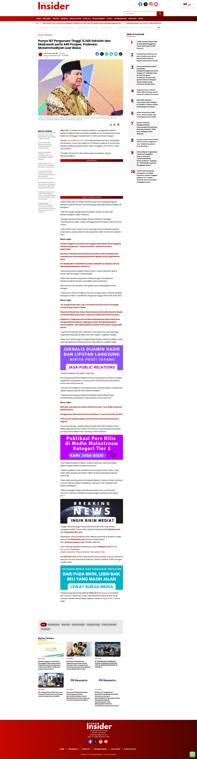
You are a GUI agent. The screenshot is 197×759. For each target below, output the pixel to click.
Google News (107, 598)
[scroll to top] (189, 755)
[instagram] (151, 6)
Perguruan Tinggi (93, 625)
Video (140, 19)
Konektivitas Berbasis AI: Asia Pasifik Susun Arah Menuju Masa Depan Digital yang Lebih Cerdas (147, 57)
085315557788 (73, 552)
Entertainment (98, 19)
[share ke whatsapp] (107, 55)
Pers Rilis (133, 19)
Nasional (47, 19)
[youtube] (156, 6)
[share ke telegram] (111, 55)
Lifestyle (87, 19)
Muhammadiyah (78, 625)
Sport (109, 19)
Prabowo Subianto (109, 625)
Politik (56, 19)
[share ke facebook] (97, 55)
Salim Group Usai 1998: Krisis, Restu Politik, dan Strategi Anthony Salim (146, 114)
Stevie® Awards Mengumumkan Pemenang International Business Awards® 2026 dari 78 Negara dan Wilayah (147, 128)
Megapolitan (75, 19)
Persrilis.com (70, 556)
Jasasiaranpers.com (74, 542)
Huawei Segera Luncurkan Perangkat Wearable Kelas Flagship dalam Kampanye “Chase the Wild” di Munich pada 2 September (90, 246)
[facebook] (140, 6)
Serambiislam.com (75, 140)
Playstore (105, 593)
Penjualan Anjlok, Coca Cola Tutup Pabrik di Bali (127, 23)
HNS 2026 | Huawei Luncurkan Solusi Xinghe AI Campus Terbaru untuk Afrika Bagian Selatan (147, 103)
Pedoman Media (100, 749)
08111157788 (99, 552)
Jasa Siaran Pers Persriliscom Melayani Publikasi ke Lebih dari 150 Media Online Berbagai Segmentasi (64, 23)
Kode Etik (86, 749)
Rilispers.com (104, 546)
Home (38, 19)
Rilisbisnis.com (78, 539)
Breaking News (53, 625)
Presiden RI (45, 629)
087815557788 (87, 552)
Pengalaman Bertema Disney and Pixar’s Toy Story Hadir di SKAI (91, 414)
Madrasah (66, 625)
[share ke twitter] (102, 55)
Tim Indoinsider (49, 53)
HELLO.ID (64, 130)
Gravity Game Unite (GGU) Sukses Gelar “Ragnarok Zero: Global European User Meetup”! (147, 142)
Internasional (120, 19)
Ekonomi (64, 19)
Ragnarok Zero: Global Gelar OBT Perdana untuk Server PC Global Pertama (147, 92)
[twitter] (146, 6)
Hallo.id (92, 593)
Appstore (68, 595)
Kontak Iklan (130, 749)
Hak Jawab (115, 749)
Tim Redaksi (73, 749)
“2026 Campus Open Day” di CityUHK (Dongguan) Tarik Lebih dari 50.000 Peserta (147, 44)
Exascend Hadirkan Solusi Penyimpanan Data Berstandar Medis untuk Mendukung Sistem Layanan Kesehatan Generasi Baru (91, 313)
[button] (110, 125)
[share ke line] (116, 55)
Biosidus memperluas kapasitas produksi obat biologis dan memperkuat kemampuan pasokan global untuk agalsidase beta (90, 256)
